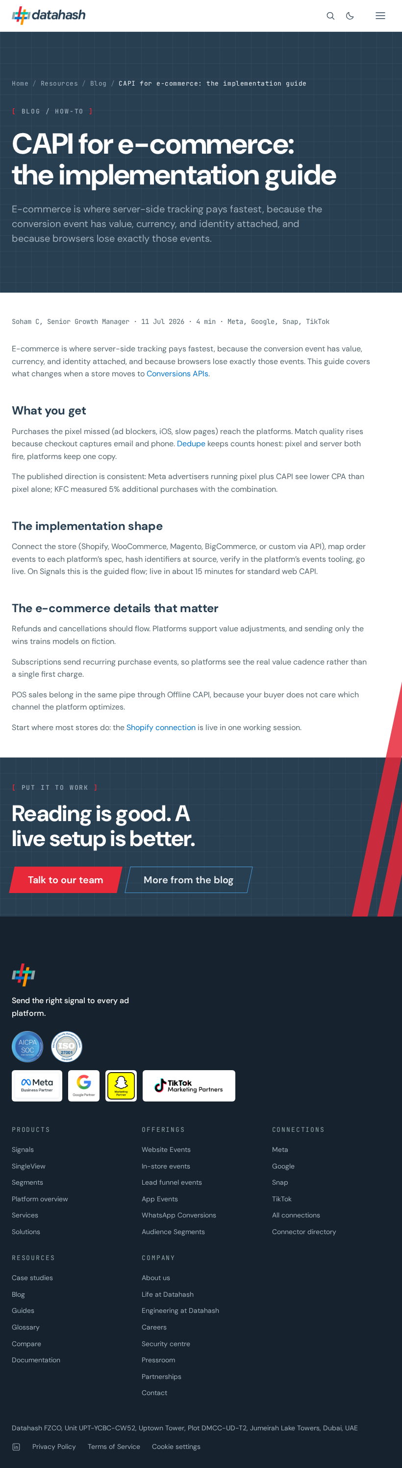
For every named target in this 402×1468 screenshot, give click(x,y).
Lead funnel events (172, 1182)
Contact (154, 1392)
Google (283, 1166)
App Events (160, 1198)
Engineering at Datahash (180, 1310)
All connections (296, 1215)
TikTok (282, 1198)
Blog (98, 83)
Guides (23, 1310)
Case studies (32, 1277)
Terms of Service (114, 1446)
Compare (26, 1343)
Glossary (26, 1327)
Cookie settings (176, 1446)
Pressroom (158, 1359)
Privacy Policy (54, 1446)
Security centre (166, 1343)
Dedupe (191, 443)
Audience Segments (173, 1231)
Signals (23, 1149)
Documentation (36, 1359)
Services (25, 1215)
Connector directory (304, 1231)
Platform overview (40, 1198)
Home (20, 83)
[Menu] (380, 15)
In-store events (166, 1166)
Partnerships (161, 1376)
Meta (280, 1149)
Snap (280, 1182)
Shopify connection (161, 727)
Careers (154, 1327)
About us (156, 1277)
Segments (27, 1182)
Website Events (166, 1149)
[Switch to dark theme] (350, 15)
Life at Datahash (168, 1294)
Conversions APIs (177, 373)
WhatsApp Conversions (179, 1215)
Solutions (26, 1231)
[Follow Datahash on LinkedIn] (16, 1447)
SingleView (29, 1166)
